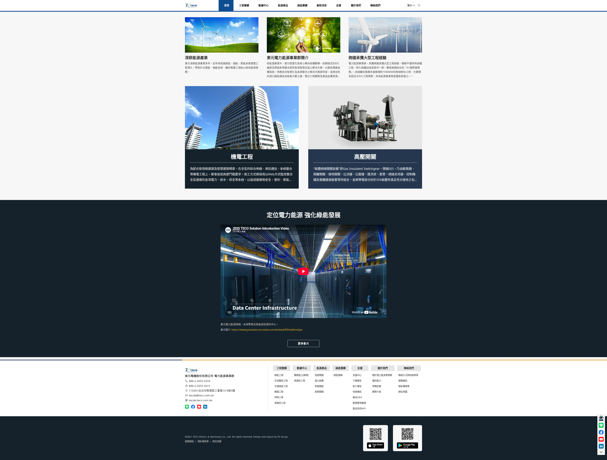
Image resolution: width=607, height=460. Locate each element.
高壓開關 (319, 391)
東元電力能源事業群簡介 (288, 57)
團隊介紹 (376, 391)
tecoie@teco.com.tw (201, 395)
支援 (359, 368)
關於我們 (383, 368)
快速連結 (357, 391)
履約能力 (376, 380)
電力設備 (319, 380)
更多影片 (303, 343)
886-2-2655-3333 (199, 381)
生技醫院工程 (281, 380)
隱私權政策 (403, 386)
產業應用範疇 (359, 402)
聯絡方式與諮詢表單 (408, 375)
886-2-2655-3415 (199, 386)
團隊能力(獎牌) (301, 375)
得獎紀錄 (376, 386)
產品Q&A (357, 397)
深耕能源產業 (196, 57)
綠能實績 (341, 368)
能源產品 (322, 368)
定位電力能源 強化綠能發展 (303, 215)
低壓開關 (365, 156)
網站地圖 (402, 391)
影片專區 (357, 386)
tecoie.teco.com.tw (200, 400)
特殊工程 (242, 156)
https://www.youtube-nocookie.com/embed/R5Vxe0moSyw (266, 329)
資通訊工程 (279, 402)
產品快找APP (359, 408)
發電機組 (319, 386)
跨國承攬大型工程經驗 (367, 57)
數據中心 (302, 368)
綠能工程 (278, 375)
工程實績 (282, 368)
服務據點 (402, 380)
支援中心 (357, 375)
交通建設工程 (281, 386)
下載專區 (357, 380)
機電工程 (278, 391)
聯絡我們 (409, 368)
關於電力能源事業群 (382, 375)
